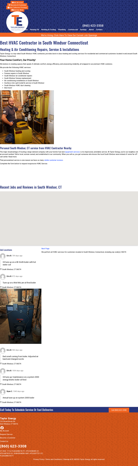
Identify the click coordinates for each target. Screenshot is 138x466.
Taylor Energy (8, 418)
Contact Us (4, 441)
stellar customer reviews (53, 160)
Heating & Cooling (48, 30)
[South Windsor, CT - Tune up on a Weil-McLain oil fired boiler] (20, 316)
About (91, 30)
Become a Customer (7, 438)
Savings (83, 30)
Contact (99, 30)
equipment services (72, 152)
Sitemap (66, 459)
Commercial (73, 30)
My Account (4, 431)
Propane (24, 30)
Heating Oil (34, 30)
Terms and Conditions (53, 459)
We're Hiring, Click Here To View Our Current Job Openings (69, 35)
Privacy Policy (38, 459)
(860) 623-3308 (93, 25)
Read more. (12, 157)
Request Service (6, 434)
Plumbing (62, 30)
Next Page (45, 249)
